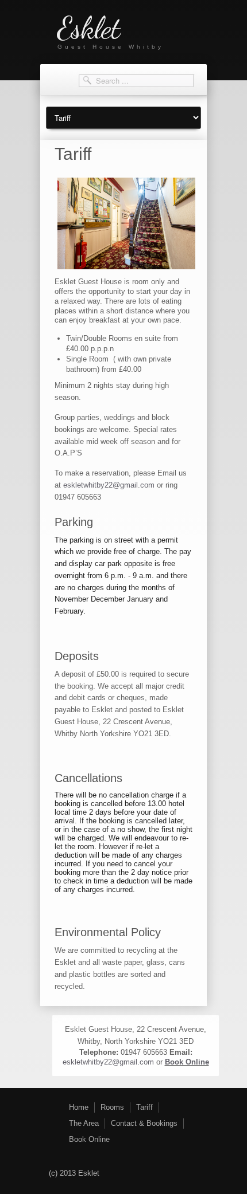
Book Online (187, 1062)
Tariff (144, 1107)
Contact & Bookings (144, 1123)
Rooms (112, 1107)
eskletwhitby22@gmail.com (109, 485)
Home (78, 1107)
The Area (84, 1123)
